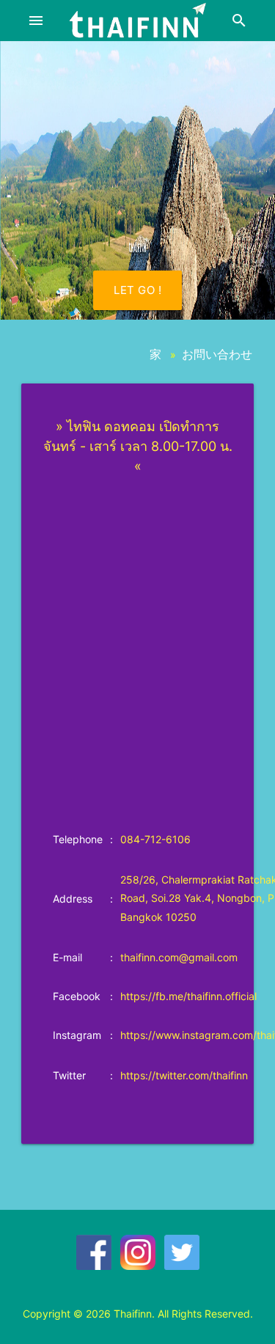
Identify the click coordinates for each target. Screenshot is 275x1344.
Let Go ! (137, 290)
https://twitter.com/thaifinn (184, 1075)
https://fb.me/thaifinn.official (188, 996)
